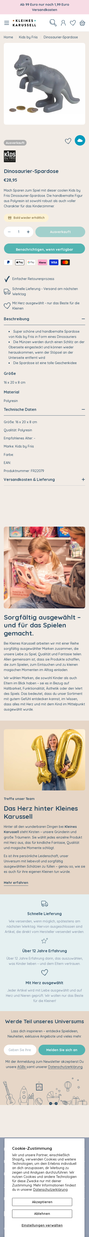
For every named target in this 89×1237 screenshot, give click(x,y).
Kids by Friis (28, 37)
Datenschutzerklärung (50, 1189)
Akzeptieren (42, 1202)
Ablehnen (42, 1214)
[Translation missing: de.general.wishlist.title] (73, 23)
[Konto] (63, 23)
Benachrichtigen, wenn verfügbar (44, 249)
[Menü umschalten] (6, 23)
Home (8, 37)
